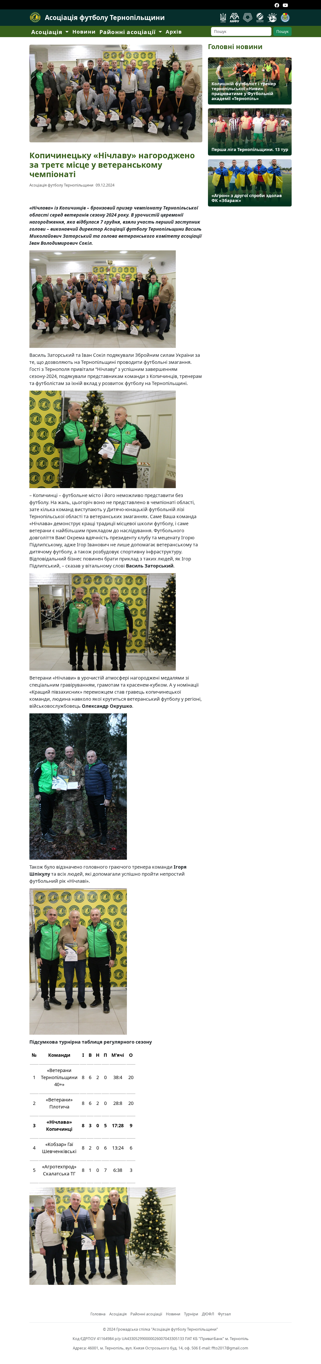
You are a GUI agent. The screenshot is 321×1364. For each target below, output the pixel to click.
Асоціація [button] (47, 32)
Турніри (191, 1314)
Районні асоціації (146, 1314)
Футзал (224, 1314)
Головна (98, 1314)
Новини (84, 31)
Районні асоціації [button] (128, 32)
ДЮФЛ (208, 1314)
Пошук (282, 31)
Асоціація (118, 1314)
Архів (174, 31)
